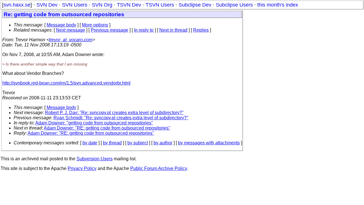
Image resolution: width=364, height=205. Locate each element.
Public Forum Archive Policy (158, 168)
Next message (70, 30)
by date (89, 142)
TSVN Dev (129, 5)
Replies (201, 30)
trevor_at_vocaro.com (70, 39)
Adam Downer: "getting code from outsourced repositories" (94, 122)
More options (95, 24)
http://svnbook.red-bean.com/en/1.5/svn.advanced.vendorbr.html (66, 83)
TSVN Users (160, 5)
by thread (112, 142)
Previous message (109, 30)
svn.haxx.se (16, 5)
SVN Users (74, 5)
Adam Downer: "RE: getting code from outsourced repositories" (107, 128)
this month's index (277, 5)
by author (163, 142)
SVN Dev (46, 5)
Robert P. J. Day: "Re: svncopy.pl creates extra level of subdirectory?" (114, 112)
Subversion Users (94, 158)
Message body (61, 24)
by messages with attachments (209, 142)
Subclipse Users (234, 5)
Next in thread (173, 30)
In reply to (144, 30)
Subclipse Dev (195, 5)
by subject (137, 142)
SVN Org (102, 5)
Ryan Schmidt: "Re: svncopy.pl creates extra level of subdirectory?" (120, 117)
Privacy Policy (82, 168)
